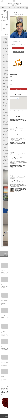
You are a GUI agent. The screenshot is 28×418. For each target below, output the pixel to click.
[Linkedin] (4, 17)
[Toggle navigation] (2, 4)
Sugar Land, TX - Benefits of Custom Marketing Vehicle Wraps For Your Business (18, 158)
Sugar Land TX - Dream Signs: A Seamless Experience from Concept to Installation (17, 143)
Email (18, 44)
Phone (11, 80)
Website (13, 44)
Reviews (23, 44)
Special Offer (8, 7)
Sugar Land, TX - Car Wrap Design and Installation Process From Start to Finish (17, 181)
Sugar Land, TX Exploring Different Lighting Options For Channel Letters (17, 174)
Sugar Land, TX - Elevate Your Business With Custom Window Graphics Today (18, 166)
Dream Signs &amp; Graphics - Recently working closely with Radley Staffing (20, 189)
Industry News (16, 7)
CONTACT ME (18, 89)
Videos (2, 7)
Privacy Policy (7, 416)
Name (11, 76)
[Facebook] (2, 17)
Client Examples (24, 7)
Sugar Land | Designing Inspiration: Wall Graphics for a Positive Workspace (17, 128)
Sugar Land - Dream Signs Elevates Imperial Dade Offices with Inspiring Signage (18, 135)
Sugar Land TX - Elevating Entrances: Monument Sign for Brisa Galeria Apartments (18, 151)
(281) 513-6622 (18, 43)
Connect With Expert (18, 47)
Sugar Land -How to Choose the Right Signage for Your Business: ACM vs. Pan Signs (18, 120)
